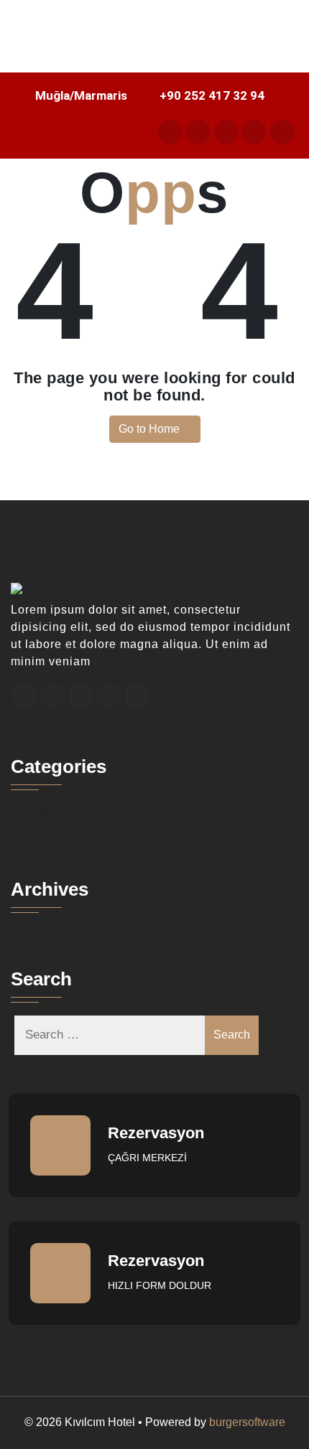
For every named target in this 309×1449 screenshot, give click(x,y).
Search (231, 1034)
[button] (154, 52)
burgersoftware (247, 1422)
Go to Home (151, 429)
